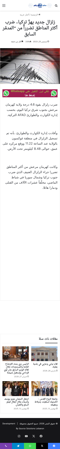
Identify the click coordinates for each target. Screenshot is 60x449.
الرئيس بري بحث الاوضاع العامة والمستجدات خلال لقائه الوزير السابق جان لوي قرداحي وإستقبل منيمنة (16, 368)
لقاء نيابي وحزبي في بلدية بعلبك (45, 365)
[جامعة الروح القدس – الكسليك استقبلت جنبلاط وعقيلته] (44, 388)
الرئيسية (34, 14)
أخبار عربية (24, 14)
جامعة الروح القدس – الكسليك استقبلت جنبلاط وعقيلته (46, 402)
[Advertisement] (30, 224)
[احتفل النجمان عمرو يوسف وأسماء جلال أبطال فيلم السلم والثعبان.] (15, 388)
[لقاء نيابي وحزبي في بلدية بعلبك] (44, 353)
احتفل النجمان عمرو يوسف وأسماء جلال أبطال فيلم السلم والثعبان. (16, 402)
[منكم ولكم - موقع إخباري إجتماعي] (40, 5)
